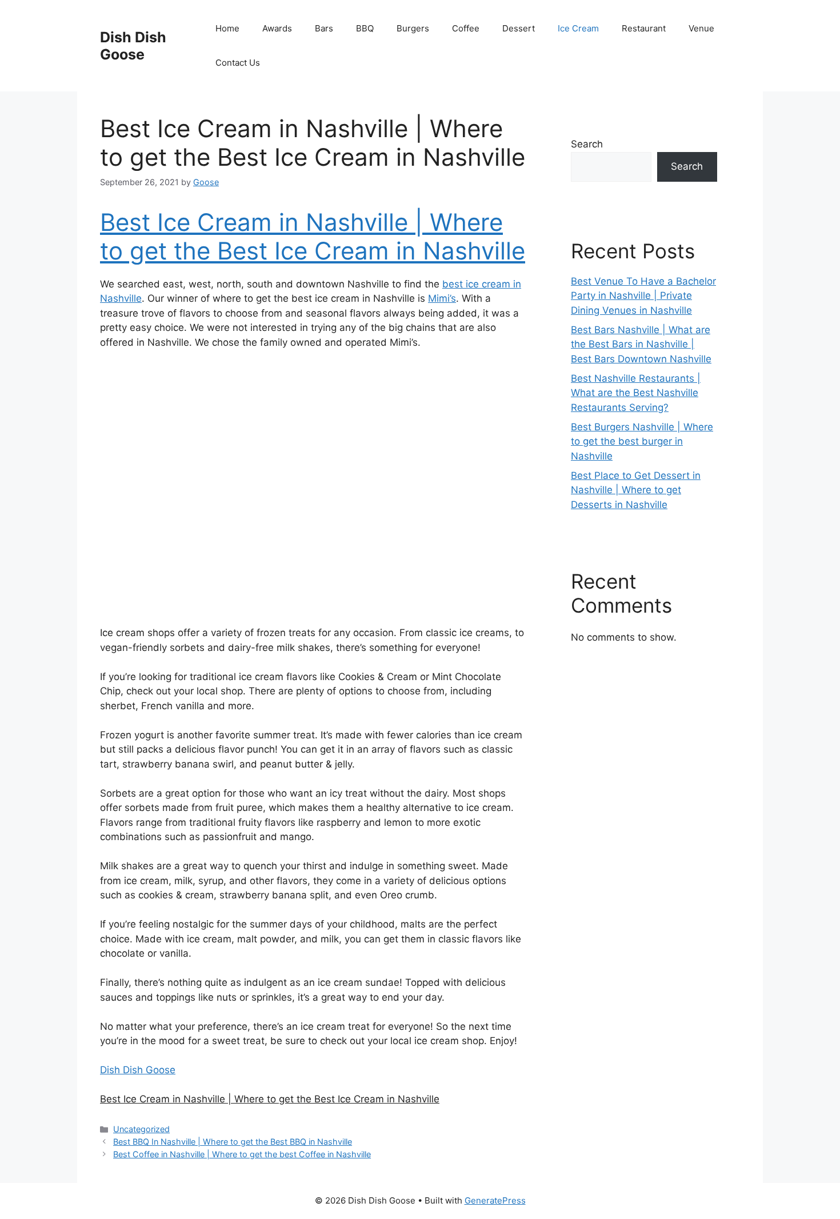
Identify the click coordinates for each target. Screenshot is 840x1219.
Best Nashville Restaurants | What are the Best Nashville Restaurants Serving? (636, 393)
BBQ (365, 28)
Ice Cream (578, 28)
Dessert (518, 28)
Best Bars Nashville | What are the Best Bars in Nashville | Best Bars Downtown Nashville (641, 344)
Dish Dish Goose (133, 46)
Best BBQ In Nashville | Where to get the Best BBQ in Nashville (232, 1141)
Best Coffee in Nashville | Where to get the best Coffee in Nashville (242, 1154)
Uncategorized (141, 1129)
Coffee (465, 28)
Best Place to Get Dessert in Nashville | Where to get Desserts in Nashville (636, 490)
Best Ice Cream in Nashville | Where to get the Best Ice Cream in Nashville (312, 236)
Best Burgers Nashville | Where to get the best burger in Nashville (642, 441)
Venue (701, 28)
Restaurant (644, 28)
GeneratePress (495, 1200)
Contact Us (237, 62)
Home (227, 28)
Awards (277, 28)
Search (587, 144)
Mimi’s (442, 298)
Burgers (413, 28)
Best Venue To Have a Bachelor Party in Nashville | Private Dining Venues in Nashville (643, 295)
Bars (324, 28)
